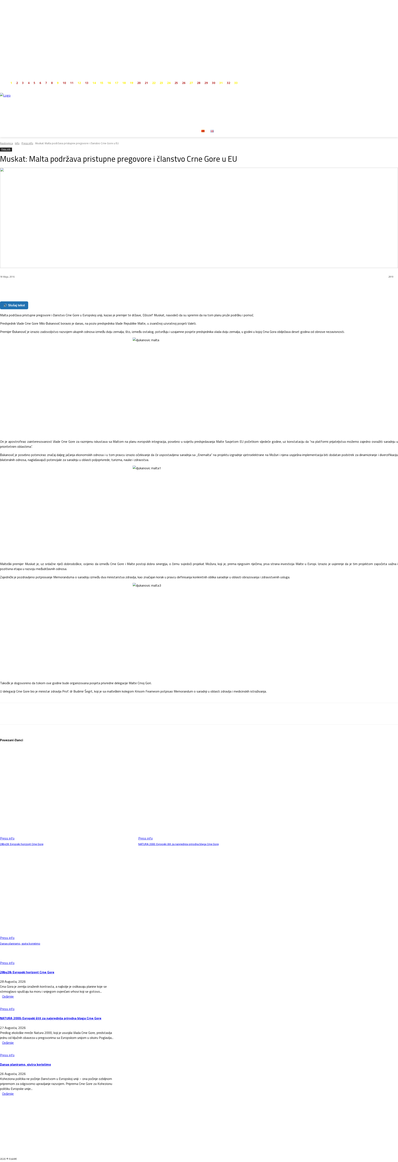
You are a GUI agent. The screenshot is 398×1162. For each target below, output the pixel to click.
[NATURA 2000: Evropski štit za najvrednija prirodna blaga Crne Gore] (205, 794)
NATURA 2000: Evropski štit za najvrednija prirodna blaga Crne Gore (178, 844)
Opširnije (8, 996)
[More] (99, 287)
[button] (222, 131)
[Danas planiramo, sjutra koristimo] (67, 893)
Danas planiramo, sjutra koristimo (20, 943)
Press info (27, 143)
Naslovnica (6, 143)
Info (17, 143)
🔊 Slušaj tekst (14, 305)
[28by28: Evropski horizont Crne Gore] (67, 794)
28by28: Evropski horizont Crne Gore (21, 844)
